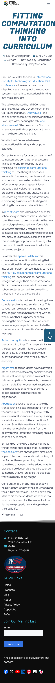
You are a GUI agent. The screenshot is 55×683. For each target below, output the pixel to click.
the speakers (9, 452)
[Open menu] (48, 3)
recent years (11, 212)
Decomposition (11, 300)
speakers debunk (28, 256)
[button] (49, 335)
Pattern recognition (13, 340)
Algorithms (8, 368)
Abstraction (9, 403)
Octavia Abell (35, 112)
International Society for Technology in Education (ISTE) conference (27, 81)
